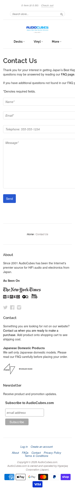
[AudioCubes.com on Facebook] (12, 307)
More (56, 41)
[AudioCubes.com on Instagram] (19, 307)
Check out (47, 5)
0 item (30, 5)
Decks (18, 41)
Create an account (42, 446)
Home (30, 234)
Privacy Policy (52, 452)
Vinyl (37, 41)
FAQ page (67, 74)
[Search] (61, 13)
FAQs (25, 452)
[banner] (37, 28)
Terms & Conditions (36, 455)
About (15, 452)
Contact (36, 452)
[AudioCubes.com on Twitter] (5, 307)
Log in (24, 446)
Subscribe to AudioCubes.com (29, 403)
